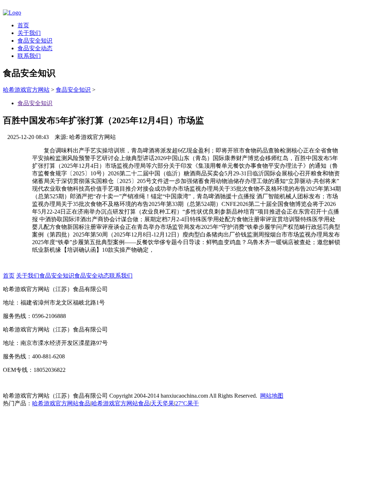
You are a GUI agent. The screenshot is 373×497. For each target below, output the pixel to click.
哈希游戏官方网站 (26, 90)
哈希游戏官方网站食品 (61, 403)
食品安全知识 (34, 40)
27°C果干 (187, 403)
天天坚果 (162, 403)
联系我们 (29, 56)
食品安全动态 (34, 48)
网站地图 (271, 396)
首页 (23, 25)
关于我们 (29, 33)
